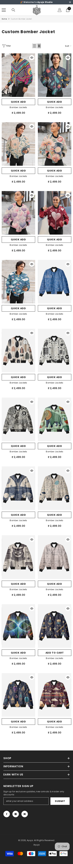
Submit (60, 801)
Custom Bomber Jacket (21, 19)
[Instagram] (15, 814)
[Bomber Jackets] (18, 75)
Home (4, 19)
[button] (34, 46)
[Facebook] (6, 814)
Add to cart (54, 652)
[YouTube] (24, 814)
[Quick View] (31, 57)
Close (70, 2)
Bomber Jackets (18, 107)
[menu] (4, 10)
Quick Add (18, 102)
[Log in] (59, 10)
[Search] (13, 10)
